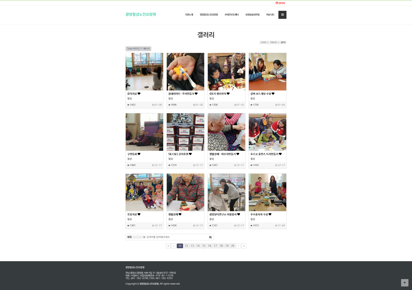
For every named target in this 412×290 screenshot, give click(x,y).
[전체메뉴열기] (282, 15)
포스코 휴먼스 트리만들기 (264, 154)
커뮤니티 (270, 14)
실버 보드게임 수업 (261, 93)
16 (209, 246)
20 (232, 246)
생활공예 (173, 214)
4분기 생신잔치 (218, 93)
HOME (263, 42)
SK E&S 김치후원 (178, 154)
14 (198, 246)
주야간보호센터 (232, 14)
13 (192, 246)
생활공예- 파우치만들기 (222, 154)
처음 (168, 245)
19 (227, 246)
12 (186, 246)
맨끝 (243, 245)
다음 (238, 245)
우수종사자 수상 (259, 214)
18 (221, 246)
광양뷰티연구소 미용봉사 (223, 214)
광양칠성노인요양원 (141, 14)
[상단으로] (405, 283)
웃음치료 (132, 214)
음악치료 (132, 93)
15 (203, 246)
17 (215, 246)
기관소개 (189, 14)
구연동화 (132, 154)
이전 (173, 245)
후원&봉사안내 (252, 14)
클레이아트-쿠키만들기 (181, 93)
